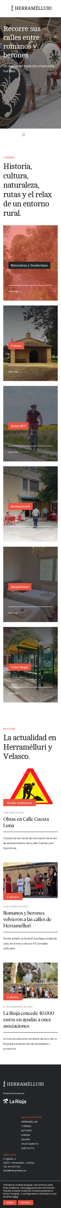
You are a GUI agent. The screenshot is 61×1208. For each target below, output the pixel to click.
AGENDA (25, 1135)
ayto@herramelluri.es (14, 1170)
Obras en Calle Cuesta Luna (26, 822)
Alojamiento (20, 587)
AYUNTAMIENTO (30, 1144)
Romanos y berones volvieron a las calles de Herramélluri (27, 919)
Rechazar (25, 1202)
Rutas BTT (18, 426)
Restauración (20, 506)
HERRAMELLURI (29, 1122)
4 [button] (37, 134)
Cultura (16, 346)
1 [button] (16, 134)
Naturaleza (18, 274)
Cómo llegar (19, 667)
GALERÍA (25, 1139)
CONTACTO (27, 1148)
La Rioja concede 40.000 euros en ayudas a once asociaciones (28, 1019)
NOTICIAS (26, 1130)
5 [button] (44, 134)
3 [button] (30, 134)
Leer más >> (15, 291)
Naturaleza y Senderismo (29, 265)
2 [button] (23, 134)
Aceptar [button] (9, 1202)
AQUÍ (28, 1187)
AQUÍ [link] (15, 1196)
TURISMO (26, 1126)
